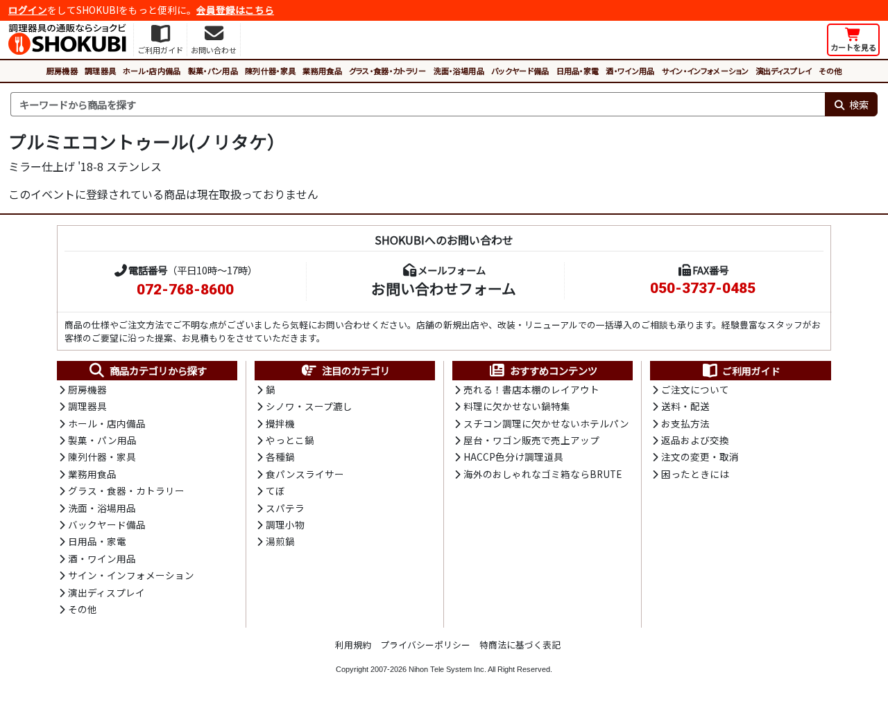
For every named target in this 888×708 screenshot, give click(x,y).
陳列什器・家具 (270, 70)
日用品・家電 (577, 70)
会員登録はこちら (235, 10)
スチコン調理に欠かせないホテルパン (546, 423)
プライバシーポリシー (425, 644)
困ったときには (695, 474)
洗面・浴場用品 (459, 70)
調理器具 (100, 70)
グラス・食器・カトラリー (388, 70)
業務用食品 (322, 70)
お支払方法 (685, 423)
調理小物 (285, 524)
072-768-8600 (185, 289)
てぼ (275, 490)
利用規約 (353, 644)
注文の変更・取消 (700, 456)
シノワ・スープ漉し (309, 406)
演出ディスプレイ (783, 70)
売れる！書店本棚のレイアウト (531, 389)
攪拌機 (280, 423)
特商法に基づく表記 (520, 644)
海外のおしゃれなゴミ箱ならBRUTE (542, 474)
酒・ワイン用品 (630, 70)
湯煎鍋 (280, 541)
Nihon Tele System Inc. (447, 669)
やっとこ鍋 (290, 440)
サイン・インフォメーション (705, 70)
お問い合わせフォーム (443, 288)
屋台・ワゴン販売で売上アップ (531, 440)
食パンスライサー (305, 474)
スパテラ (285, 508)
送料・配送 (685, 406)
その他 (830, 70)
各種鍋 (280, 456)
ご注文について (695, 389)
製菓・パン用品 (213, 70)
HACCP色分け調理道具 (513, 456)
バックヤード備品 (520, 70)
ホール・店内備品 (152, 70)
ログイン (27, 10)
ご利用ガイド (751, 371)
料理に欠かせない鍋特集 (516, 406)
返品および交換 (695, 440)
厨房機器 (62, 70)
